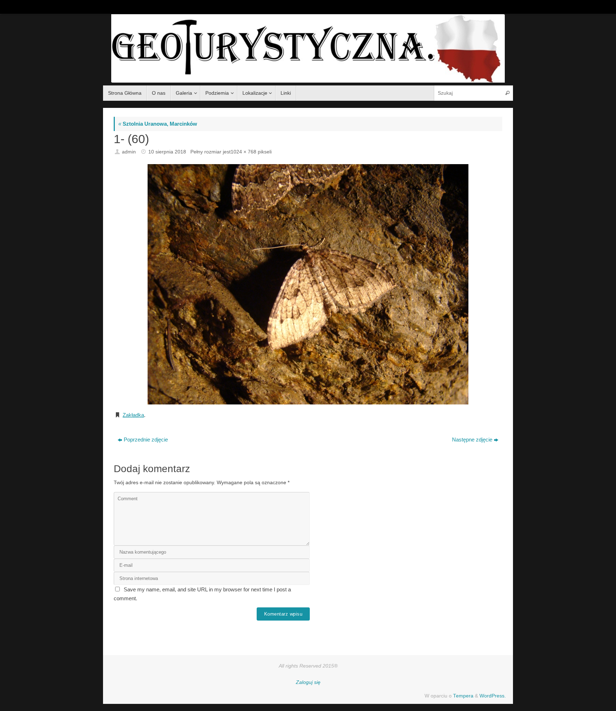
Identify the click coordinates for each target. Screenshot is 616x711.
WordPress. (492, 696)
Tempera (463, 696)
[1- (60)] (308, 284)
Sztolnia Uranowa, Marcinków (157, 124)
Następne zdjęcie (472, 439)
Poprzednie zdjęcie (146, 439)
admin (129, 152)
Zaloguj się (308, 682)
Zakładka (133, 415)
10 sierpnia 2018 (167, 152)
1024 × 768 (243, 152)
